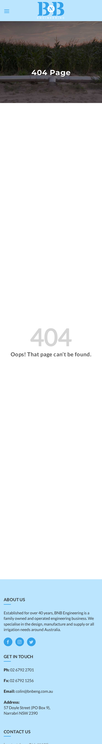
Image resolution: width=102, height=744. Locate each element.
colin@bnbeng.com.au (34, 691)
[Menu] (7, 11)
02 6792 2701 (21, 669)
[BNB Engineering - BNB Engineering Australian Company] (51, 10)
